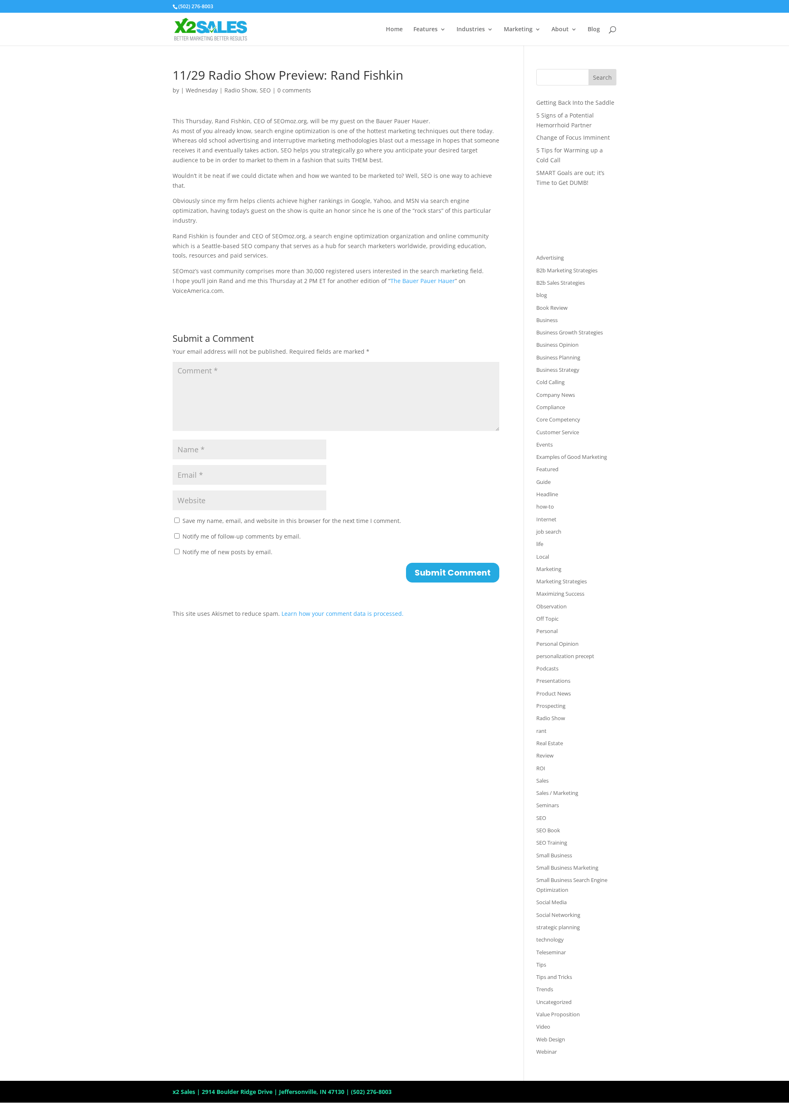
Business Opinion (557, 344)
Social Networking (558, 915)
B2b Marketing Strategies (567, 270)
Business (547, 320)
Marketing (518, 29)
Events (544, 444)
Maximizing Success (560, 593)
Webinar (546, 1051)
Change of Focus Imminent (573, 137)
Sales (542, 780)
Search (602, 77)
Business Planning (558, 357)
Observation (551, 606)
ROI (540, 768)
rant (541, 731)
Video (543, 1026)
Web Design (550, 1039)
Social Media (551, 902)
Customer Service (557, 432)
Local (542, 556)
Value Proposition (558, 1014)
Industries (471, 29)
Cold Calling (550, 382)
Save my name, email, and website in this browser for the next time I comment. (291, 521)
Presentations (553, 680)
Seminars (547, 805)
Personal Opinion (557, 643)
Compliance (550, 407)
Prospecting (550, 705)
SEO (265, 90)
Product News (553, 693)
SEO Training (551, 842)
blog (541, 295)
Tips (541, 964)
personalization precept (565, 656)
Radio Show (240, 90)
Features (425, 29)
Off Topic (547, 618)
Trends (544, 989)
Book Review (552, 307)
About (560, 29)
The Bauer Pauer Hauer (422, 281)
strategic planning (558, 927)
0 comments (294, 90)
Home (394, 29)
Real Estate (549, 743)
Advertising (550, 257)
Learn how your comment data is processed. (342, 613)
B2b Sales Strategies (560, 282)
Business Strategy (557, 369)
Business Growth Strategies (569, 332)
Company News (555, 394)
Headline (547, 494)
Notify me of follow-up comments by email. (241, 536)
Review (545, 755)
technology (550, 939)
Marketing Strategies (561, 581)
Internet (546, 519)
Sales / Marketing (557, 793)
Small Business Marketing (567, 867)
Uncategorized (554, 1002)
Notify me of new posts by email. (227, 552)
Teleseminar (551, 952)
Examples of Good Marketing (571, 457)
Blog (594, 29)
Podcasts (547, 668)
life (539, 544)
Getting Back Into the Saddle (575, 102)
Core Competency (558, 419)
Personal (547, 631)
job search (548, 531)
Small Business (554, 855)
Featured (547, 469)
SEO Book (548, 830)
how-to (545, 506)
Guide (543, 482)
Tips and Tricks (554, 977)
